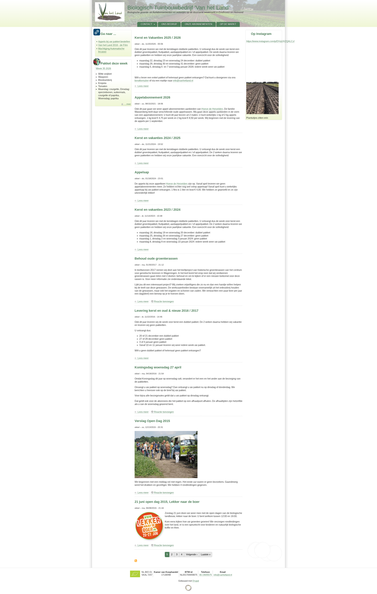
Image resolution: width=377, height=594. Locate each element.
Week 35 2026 (103, 68)
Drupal (195, 581)
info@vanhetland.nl (183, 80)
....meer (127, 104)
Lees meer (143, 86)
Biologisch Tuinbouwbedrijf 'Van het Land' (178, 7)
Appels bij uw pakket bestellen (114, 41)
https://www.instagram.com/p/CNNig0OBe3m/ (270, 79)
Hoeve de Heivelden (212, 109)
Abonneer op (136, 561)
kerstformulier (142, 80)
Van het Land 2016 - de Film (113, 45)
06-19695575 (205, 575)
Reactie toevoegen (164, 301)
